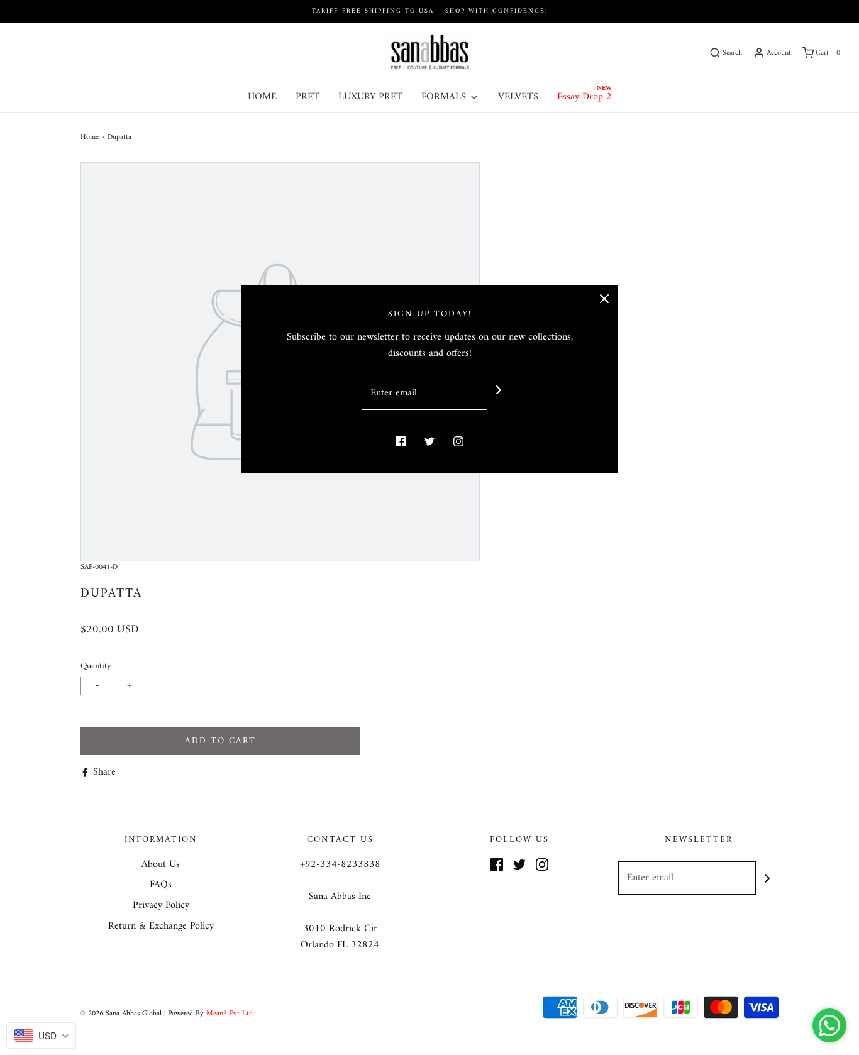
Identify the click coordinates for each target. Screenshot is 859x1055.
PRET (307, 97)
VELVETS (518, 97)
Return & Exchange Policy (161, 927)
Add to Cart (220, 741)
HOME (262, 97)
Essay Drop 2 (584, 97)
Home (89, 137)
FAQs (161, 885)
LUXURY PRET (370, 97)
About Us (160, 865)
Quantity (95, 666)
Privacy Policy (161, 906)
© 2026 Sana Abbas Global (121, 1013)
